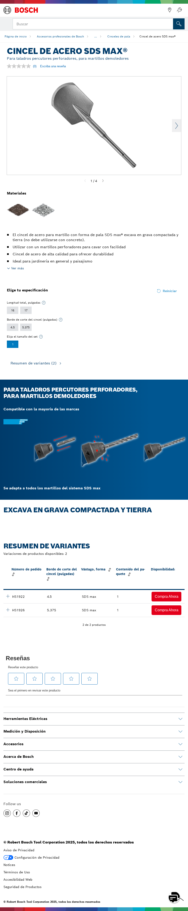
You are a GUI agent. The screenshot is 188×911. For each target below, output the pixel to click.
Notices (9, 865)
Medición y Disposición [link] (24, 731)
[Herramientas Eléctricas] (180, 719)
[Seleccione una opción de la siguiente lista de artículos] (44, 303)
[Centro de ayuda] (180, 770)
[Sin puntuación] (20, 66)
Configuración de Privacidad (36, 857)
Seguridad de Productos (22, 887)
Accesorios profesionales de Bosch (60, 36)
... (95, 36)
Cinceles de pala (118, 36)
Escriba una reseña (53, 66)
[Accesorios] (180, 744)
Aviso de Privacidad (18, 850)
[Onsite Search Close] (169, 23)
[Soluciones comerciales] (180, 782)
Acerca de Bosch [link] (18, 756)
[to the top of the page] (181, 884)
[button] (166, 596)
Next (176, 125)
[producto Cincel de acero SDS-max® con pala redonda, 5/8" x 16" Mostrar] (7, 609)
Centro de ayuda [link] (18, 769)
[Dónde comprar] (170, 10)
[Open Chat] (174, 897)
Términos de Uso (16, 872)
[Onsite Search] (179, 23)
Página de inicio (16, 36)
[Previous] (85, 180)
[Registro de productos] (179, 10)
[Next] (103, 180)
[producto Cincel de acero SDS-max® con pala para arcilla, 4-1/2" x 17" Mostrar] (7, 596)
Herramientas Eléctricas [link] (25, 718)
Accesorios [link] (13, 744)
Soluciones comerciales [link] (25, 781)
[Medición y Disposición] (180, 732)
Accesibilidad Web (17, 879)
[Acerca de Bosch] (180, 757)
